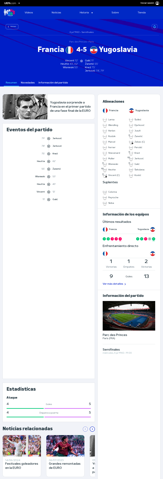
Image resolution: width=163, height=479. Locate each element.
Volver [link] (13, 26)
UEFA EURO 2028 (9, 12)
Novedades (28, 83)
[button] (86, 13)
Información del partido (53, 83)
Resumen (11, 83)
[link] (29, 13)
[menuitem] (34, 13)
